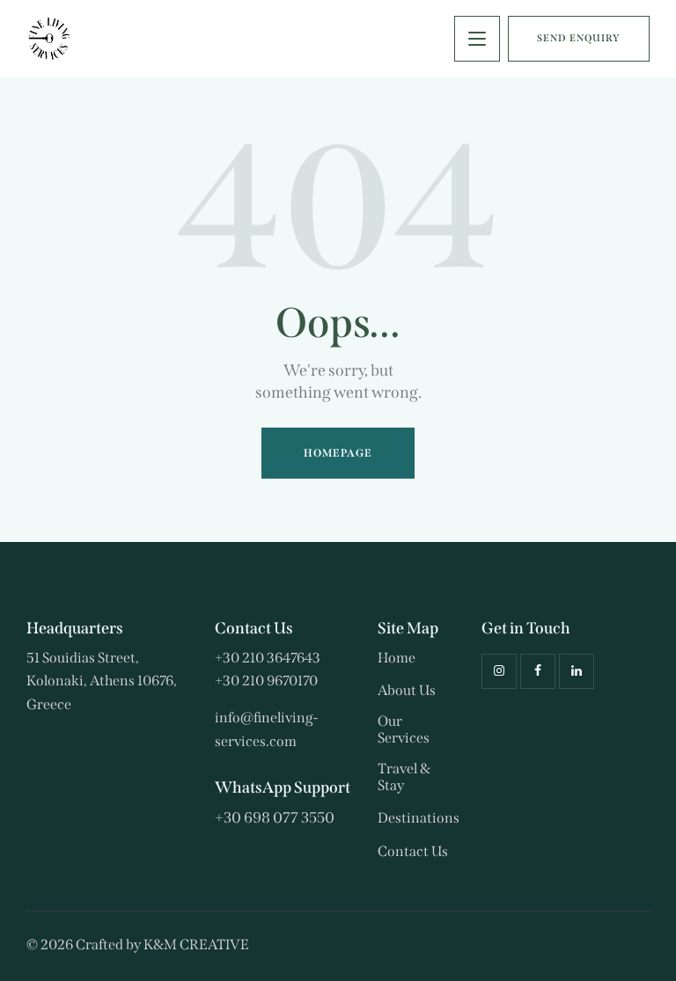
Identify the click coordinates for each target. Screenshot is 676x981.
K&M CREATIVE (196, 944)
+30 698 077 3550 (274, 818)
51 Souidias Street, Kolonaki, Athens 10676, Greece (101, 681)
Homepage (338, 453)
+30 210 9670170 (266, 680)
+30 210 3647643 (267, 657)
